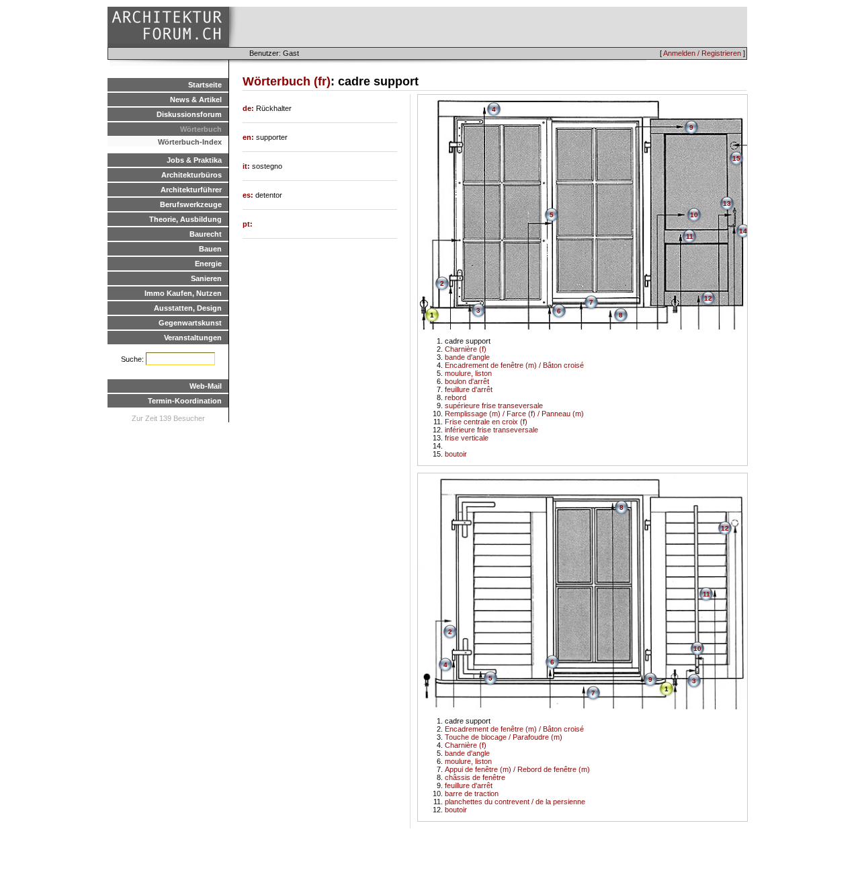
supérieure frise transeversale (494, 405)
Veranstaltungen (193, 338)
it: (247, 166)
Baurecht (205, 234)
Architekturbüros (191, 175)
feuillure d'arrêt (468, 389)
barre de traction (472, 793)
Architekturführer (191, 190)
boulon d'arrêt (467, 381)
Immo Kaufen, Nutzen (183, 293)
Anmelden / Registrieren (702, 53)
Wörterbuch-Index (190, 142)
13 (727, 203)
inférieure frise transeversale (491, 430)
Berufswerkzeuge (191, 204)
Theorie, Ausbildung (185, 219)
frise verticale (466, 438)
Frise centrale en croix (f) (486, 422)
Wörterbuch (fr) (287, 81)
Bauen (210, 249)
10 (694, 215)
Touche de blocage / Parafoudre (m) (503, 737)
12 (708, 298)
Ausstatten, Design (188, 308)
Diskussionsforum (189, 114)
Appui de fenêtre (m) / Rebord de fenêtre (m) (517, 769)
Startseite (205, 85)
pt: (248, 224)
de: (249, 108)
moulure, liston (468, 373)
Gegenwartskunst (190, 323)
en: (249, 137)
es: (249, 195)
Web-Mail (205, 386)
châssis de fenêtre (475, 777)
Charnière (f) (465, 349)
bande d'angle (467, 357)
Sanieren (206, 278)
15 (736, 158)
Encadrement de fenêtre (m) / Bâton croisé (514, 365)
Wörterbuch (201, 129)
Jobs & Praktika (194, 160)
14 (743, 231)
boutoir (456, 454)
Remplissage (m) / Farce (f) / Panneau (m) (514, 414)
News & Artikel (196, 99)
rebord (455, 397)
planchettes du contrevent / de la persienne (515, 802)
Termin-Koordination (185, 401)
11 (689, 236)
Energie (208, 264)
